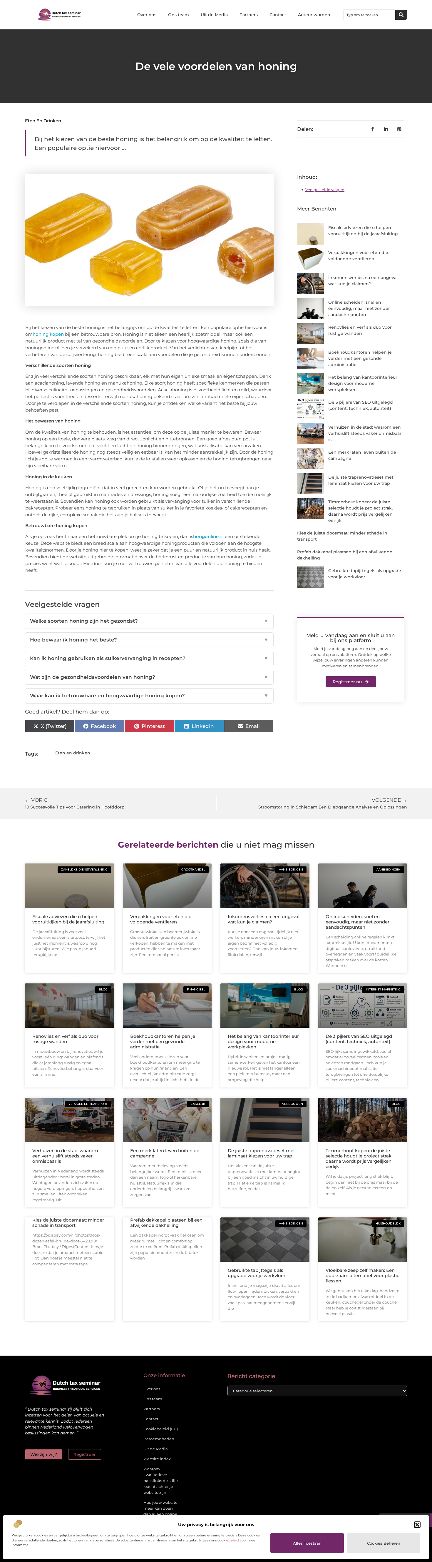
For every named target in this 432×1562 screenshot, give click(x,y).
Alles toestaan (307, 1543)
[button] (417, 1525)
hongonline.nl (208, 536)
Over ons (146, 14)
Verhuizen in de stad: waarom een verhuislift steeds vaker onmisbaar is (364, 433)
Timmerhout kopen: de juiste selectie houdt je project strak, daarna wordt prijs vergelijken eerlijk (359, 1158)
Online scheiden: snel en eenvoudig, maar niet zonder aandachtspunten (359, 308)
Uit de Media (214, 14)
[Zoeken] (401, 15)
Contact (277, 14)
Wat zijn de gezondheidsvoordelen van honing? (149, 677)
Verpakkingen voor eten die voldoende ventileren (160, 919)
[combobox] (369, 15)
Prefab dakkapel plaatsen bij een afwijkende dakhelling (166, 1222)
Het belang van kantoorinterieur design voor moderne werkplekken (362, 383)
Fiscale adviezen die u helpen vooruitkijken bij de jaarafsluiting (68, 919)
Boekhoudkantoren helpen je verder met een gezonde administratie (360, 358)
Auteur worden (314, 14)
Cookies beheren (383, 1543)
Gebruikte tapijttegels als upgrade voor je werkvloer (256, 1272)
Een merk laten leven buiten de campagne (164, 1153)
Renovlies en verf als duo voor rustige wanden (65, 1038)
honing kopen (48, 334)
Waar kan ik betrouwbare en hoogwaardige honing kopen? (149, 696)
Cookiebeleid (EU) (160, 1428)
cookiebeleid (228, 1540)
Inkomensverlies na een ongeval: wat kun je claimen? (264, 919)
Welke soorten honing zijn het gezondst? (149, 621)
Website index (157, 1458)
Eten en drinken (43, 120)
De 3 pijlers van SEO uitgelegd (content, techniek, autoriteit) (359, 1038)
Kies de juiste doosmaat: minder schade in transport (68, 1222)
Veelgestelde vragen (324, 189)
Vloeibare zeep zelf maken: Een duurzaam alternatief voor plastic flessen (362, 1275)
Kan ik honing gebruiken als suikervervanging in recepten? (149, 658)
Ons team (178, 14)
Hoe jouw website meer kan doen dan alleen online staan (160, 1511)
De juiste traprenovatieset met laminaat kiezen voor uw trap (261, 1153)
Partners (249, 14)
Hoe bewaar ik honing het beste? (149, 640)
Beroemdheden (158, 1438)
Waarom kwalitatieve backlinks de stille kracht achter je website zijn (160, 1480)
